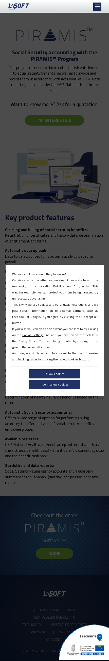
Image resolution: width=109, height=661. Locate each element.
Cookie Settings (32, 335)
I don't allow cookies (54, 384)
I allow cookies (54, 373)
